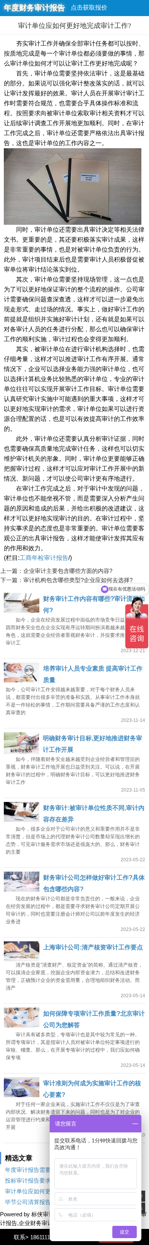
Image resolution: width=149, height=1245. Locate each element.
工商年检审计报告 (43, 558)
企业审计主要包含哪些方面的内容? (67, 571)
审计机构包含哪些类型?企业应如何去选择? (78, 580)
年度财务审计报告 (34, 7)
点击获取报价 (89, 7)
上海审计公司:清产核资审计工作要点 (93, 947)
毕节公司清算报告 (28, 1202)
